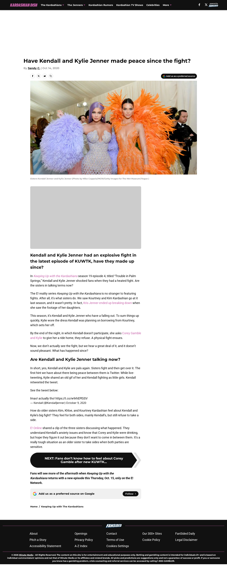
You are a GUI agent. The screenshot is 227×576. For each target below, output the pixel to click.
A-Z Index (81, 546)
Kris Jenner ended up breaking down (107, 303)
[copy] (50, 76)
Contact (111, 533)
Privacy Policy (84, 540)
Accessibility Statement (45, 546)
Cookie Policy (151, 540)
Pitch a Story (38, 540)
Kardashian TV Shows (129, 5)
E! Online (36, 428)
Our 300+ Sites (152, 533)
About (34, 533)
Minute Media (26, 555)
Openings (81, 533)
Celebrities (152, 5)
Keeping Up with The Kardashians (62, 506)
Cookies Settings (117, 546)
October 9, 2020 (76, 403)
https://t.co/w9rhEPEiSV (71, 398)
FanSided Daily (185, 533)
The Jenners (75, 5)
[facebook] (199, 4)
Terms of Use (115, 540)
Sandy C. (34, 68)
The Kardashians (51, 5)
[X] (206, 4)
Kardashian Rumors (101, 5)
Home (34, 506)
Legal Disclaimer (186, 540)
